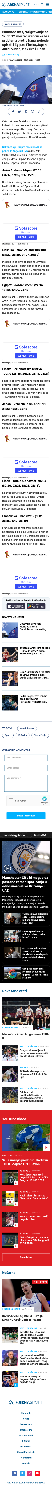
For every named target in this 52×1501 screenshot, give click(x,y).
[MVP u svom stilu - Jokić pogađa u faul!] (10, 1219)
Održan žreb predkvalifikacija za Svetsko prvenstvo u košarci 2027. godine (31, 1096)
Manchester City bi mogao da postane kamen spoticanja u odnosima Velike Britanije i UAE (25, 884)
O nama (26, 1441)
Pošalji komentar (26, 815)
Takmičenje (40, 735)
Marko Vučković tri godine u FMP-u (25, 1036)
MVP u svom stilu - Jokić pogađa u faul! (34, 1218)
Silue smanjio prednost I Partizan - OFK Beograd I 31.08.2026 (25, 1162)
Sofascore (24, 244)
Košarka (22, 735)
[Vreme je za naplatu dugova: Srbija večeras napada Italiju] (10, 1379)
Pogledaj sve (40, 835)
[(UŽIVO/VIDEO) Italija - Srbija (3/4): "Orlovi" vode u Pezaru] (26, 1295)
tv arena (13, 1483)
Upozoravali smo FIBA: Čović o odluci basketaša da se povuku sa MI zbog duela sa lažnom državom (34, 1359)
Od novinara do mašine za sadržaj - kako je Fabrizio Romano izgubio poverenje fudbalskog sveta (35, 954)
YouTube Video (14, 1119)
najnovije (26, 1413)
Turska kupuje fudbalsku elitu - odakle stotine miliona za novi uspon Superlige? (35, 918)
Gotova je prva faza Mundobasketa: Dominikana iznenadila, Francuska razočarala (33, 626)
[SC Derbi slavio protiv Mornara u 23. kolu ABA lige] (10, 1074)
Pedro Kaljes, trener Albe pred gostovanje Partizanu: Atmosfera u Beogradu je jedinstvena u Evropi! (34, 699)
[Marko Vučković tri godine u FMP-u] (26, 1013)
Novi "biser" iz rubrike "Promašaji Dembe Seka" (34, 1197)
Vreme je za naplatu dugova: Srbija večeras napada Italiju (32, 1379)
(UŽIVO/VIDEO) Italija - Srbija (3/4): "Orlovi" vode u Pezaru (22, 1318)
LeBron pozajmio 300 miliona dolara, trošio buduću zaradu (33, 934)
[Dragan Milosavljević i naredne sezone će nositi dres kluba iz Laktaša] (10, 1053)
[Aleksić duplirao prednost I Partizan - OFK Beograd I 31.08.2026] (10, 1240)
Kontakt (26, 1463)
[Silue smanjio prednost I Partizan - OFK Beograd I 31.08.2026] (26, 1137)
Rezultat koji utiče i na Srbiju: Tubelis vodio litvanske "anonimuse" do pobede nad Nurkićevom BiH (34, 1338)
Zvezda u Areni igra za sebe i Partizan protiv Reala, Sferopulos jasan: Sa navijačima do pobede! (35, 651)
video (26, 1418)
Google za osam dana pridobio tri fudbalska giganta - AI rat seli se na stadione (35, 973)
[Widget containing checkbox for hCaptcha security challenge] (28, 800)
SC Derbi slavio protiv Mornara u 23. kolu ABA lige (33, 1074)
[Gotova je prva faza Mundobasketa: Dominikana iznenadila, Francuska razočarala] (10, 630)
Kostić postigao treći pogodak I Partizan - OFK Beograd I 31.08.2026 (34, 1177)
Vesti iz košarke (13, 24)
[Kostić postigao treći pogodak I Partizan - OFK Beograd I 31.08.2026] (10, 1177)
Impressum (26, 1430)
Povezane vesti (13, 617)
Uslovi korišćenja (26, 1452)
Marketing (26, 1457)
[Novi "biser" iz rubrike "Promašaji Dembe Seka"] (10, 1198)
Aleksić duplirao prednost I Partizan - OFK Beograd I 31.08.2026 (35, 1240)
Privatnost (26, 1446)
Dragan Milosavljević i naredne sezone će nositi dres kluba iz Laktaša (34, 1053)
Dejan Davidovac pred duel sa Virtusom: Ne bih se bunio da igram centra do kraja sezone (35, 675)
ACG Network (26, 1435)
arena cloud (26, 1424)
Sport (8, 735)
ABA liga (24, 1067)
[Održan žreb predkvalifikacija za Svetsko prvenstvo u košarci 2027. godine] (10, 1095)
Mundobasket (27, 728)
